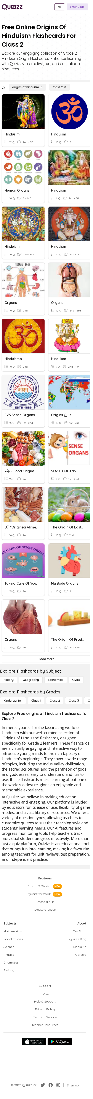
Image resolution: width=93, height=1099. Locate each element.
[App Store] (34, 1041)
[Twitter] (43, 1085)
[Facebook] (50, 1085)
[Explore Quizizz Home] (12, 7)
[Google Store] (60, 1041)
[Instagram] (58, 1085)
